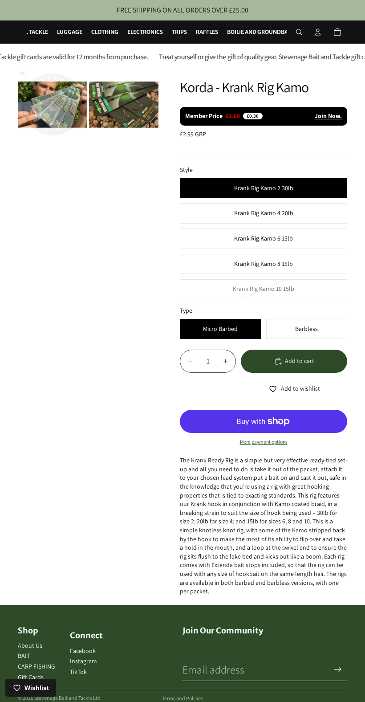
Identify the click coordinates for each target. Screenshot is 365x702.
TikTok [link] (78, 672)
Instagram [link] (83, 661)
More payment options (264, 441)
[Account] (318, 32)
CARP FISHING (36, 666)
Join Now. (328, 116)
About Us (30, 645)
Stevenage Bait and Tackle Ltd (67, 697)
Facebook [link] (83, 651)
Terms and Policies (182, 698)
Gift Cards (31, 677)
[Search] (299, 32)
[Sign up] (337, 669)
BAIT (24, 656)
